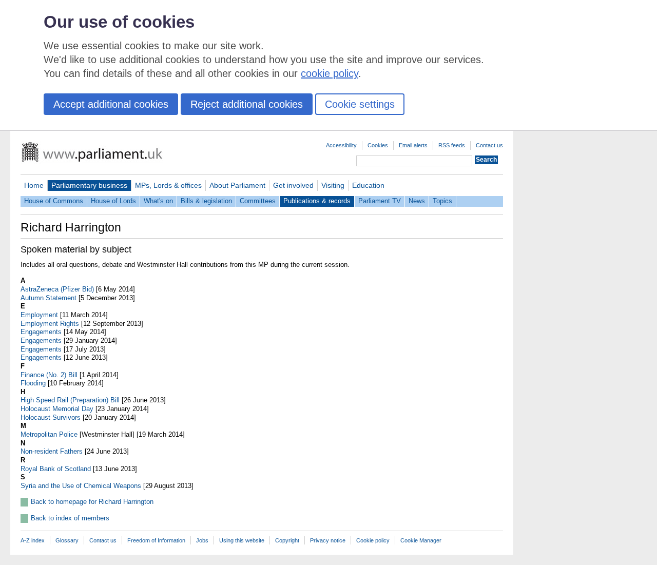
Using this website (241, 540)
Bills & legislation (206, 201)
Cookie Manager (420, 540)
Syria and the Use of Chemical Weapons (81, 486)
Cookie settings (360, 104)
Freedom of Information (156, 540)
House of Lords (113, 201)
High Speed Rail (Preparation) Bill (70, 400)
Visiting (332, 185)
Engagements (41, 332)
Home (34, 185)
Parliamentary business (89, 185)
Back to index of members (70, 518)
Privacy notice (327, 540)
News (417, 201)
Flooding (33, 383)
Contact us (489, 145)
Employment (39, 315)
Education (368, 185)
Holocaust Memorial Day (57, 409)
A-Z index (33, 540)
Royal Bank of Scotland (56, 469)
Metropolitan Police (49, 434)
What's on (158, 201)
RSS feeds (451, 145)
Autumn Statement (48, 298)
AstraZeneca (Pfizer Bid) (57, 289)
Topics (442, 201)
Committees (258, 201)
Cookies (378, 145)
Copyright (287, 540)
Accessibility (341, 145)
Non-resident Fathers (52, 451)
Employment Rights (50, 323)
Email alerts (413, 145)
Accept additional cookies (110, 104)
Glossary (67, 540)
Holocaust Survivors (51, 417)
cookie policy (329, 73)
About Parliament (237, 185)
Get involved (293, 185)
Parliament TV (379, 201)
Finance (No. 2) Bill (49, 375)
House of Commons (53, 201)
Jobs (202, 540)
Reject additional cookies (246, 104)
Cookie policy (373, 540)
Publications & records (317, 201)
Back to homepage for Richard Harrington (92, 501)
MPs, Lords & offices (168, 185)
